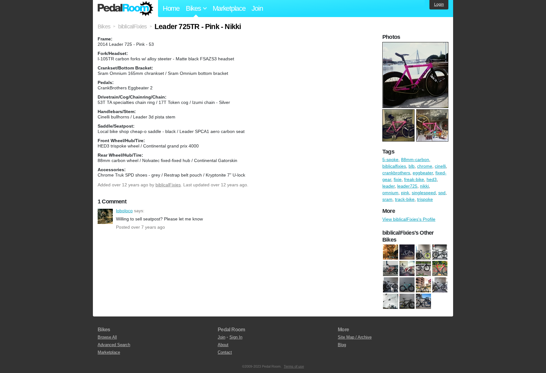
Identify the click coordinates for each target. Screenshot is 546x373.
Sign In (235, 337)
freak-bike (414, 179)
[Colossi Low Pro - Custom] (390, 301)
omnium (390, 192)
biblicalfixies (394, 166)
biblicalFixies (168, 184)
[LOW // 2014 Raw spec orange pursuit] (423, 268)
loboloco (105, 216)
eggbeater (423, 172)
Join (257, 8)
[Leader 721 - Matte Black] (407, 301)
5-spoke (390, 159)
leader (388, 186)
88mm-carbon (415, 159)
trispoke (425, 199)
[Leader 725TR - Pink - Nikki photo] (416, 45)
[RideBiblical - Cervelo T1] (440, 268)
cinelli (440, 166)
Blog (342, 344)
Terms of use (294, 366)
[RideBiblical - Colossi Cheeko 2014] (390, 285)
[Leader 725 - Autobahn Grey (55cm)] (423, 252)
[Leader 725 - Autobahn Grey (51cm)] (407, 252)
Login (439, 4)
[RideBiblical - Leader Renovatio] (423, 285)
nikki (424, 186)
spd (442, 192)
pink (405, 192)
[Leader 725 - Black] (440, 252)
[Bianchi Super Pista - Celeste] (390, 252)
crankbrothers (396, 172)
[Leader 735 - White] (407, 268)
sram (387, 199)
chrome (424, 166)
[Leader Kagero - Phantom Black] (423, 301)
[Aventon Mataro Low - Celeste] (440, 285)
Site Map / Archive (355, 337)
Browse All (107, 337)
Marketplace (229, 8)
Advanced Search (114, 344)
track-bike (405, 199)
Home (171, 8)
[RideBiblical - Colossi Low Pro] (407, 285)
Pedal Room (125, 8)
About (223, 344)
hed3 (432, 179)
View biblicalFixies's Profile (408, 219)
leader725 (407, 186)
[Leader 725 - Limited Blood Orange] (390, 268)
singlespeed (424, 192)
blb (412, 166)
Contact (225, 352)
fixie (398, 179)
